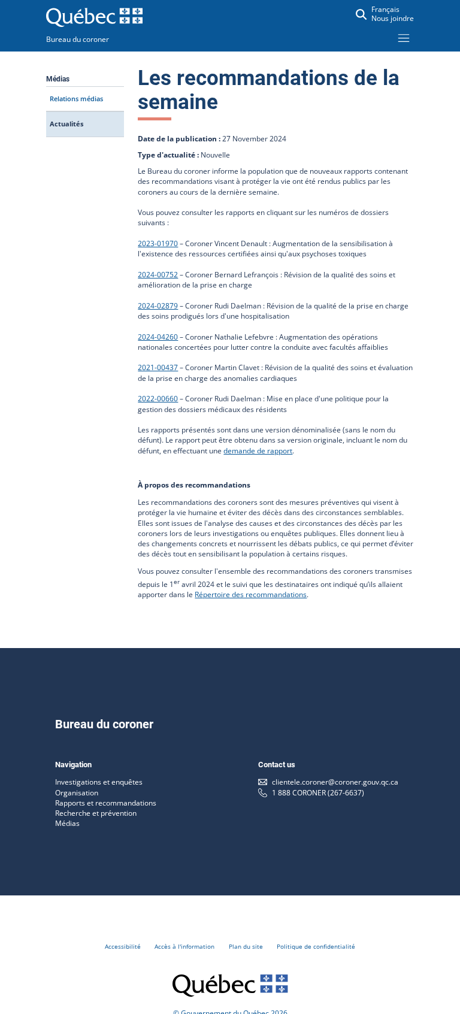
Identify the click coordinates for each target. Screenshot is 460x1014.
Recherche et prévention (96, 813)
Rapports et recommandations (105, 802)
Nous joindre (392, 18)
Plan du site (246, 946)
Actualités (66, 124)
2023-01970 (158, 243)
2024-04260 (158, 336)
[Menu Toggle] (403, 38)
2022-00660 (158, 398)
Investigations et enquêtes (99, 781)
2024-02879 (158, 305)
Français (385, 9)
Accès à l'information (184, 946)
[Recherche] (361, 14)
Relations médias (76, 99)
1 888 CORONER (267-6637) (318, 792)
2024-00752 (158, 274)
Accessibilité (123, 946)
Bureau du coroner (77, 39)
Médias (67, 823)
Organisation (76, 792)
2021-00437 (158, 367)
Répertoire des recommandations (251, 594)
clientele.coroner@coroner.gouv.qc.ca (335, 781)
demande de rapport (257, 450)
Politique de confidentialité (316, 946)
